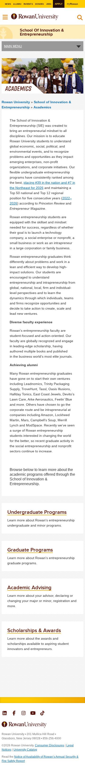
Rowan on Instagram (23, 713)
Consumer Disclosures (49, 745)
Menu (5, 17)
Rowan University (39, 16)
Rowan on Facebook (14, 713)
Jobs (48, 4)
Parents (28, 4)
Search (80, 18)
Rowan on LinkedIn (5, 713)
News (8, 4)
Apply (59, 4)
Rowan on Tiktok (42, 713)
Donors (39, 4)
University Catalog (25, 749)
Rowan (72, 3)
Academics (42, 107)
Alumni (17, 4)
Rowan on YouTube (33, 713)
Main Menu (13, 46)
